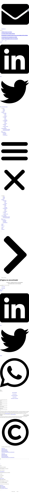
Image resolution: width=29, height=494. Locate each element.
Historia (4, 109)
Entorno (5, 121)
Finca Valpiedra (4, 200)
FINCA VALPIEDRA (14, 392)
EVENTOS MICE (3, 219)
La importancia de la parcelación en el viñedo (9, 37)
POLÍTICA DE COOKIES (4, 450)
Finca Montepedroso (5, 120)
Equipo (4, 111)
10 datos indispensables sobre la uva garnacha (10, 38)
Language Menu (3, 288)
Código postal (1, 408)
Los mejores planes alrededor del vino (8, 33)
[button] (14, 165)
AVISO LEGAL (3, 448)
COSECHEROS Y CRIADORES (14, 398)
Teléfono (1, 404)
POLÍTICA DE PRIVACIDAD (5, 451)
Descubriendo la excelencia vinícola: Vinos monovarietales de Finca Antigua (15, 35)
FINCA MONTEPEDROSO (15, 395)
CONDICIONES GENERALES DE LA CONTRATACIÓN (8, 457)
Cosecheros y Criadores (5, 126)
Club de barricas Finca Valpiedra (6, 129)
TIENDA (3, 227)
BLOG (2, 228)
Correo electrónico (2, 406)
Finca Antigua (4, 204)
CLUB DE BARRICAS (4, 128)
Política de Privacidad (7, 413)
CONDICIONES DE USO (4, 449)
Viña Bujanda (4, 124)
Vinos (5, 122)
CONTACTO (3, 229)
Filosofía (4, 110)
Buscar (0, 285)
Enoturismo (6, 123)
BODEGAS (3, 199)
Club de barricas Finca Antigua (6, 130)
